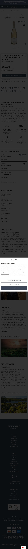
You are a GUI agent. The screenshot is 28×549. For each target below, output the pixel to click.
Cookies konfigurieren (14, 280)
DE (24, 547)
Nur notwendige (14, 284)
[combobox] (23, 547)
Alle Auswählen (14, 288)
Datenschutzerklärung (5, 274)
